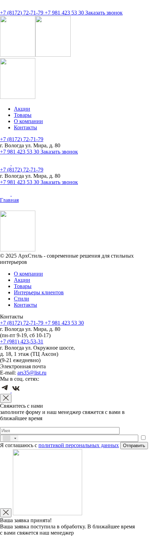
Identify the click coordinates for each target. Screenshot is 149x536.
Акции (22, 109)
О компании (28, 121)
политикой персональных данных (78, 445)
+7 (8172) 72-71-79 (22, 13)
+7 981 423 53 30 (65, 13)
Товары (23, 115)
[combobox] (9, 438)
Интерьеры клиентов (39, 292)
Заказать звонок (104, 13)
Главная (9, 200)
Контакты (25, 127)
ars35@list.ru (31, 373)
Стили (21, 299)
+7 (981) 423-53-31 (21, 341)
